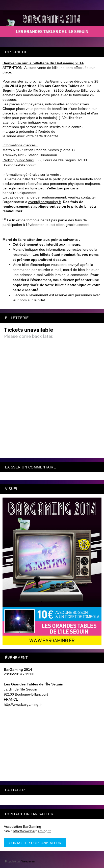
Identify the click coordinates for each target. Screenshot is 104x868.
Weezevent (28, 861)
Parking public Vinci (18, 160)
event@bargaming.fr (44, 202)
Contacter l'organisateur (35, 843)
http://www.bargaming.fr (23, 704)
